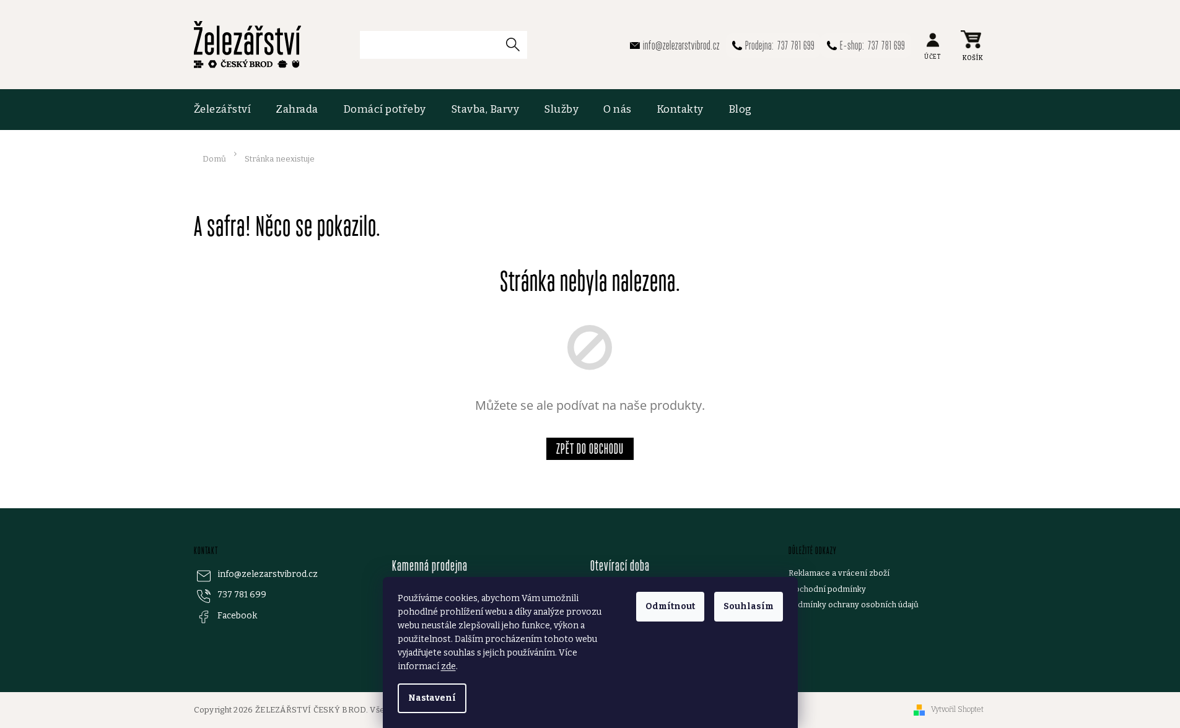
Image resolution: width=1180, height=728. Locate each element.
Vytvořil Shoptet (957, 709)
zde (448, 666)
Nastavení (432, 698)
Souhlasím (748, 606)
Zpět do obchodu (590, 448)
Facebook (237, 615)
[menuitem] (229, 109)
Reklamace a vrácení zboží (839, 573)
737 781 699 (241, 594)
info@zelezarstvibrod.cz (267, 574)
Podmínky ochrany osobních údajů (854, 604)
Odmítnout (670, 606)
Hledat (518, 44)
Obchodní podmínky (827, 589)
